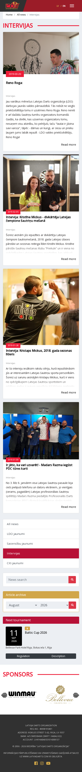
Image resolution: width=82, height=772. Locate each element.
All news (21, 14)
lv (58, 6)
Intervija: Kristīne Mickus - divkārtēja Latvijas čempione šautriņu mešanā (38, 219)
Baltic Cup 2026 (36, 632)
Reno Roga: (14, 83)
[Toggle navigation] (72, 6)
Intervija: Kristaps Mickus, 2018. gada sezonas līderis (39, 352)
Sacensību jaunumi (20, 543)
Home (9, 14)
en (64, 6)
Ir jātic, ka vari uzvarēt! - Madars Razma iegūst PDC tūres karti (39, 467)
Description (58, 656)
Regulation (23, 656)
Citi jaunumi (15, 563)
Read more (68, 144)
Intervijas (13, 553)
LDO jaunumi (16, 534)
